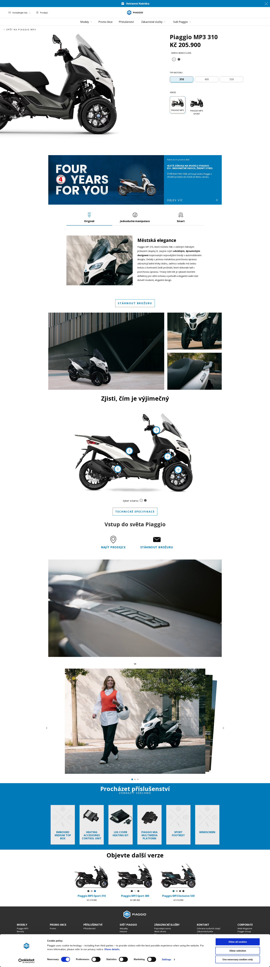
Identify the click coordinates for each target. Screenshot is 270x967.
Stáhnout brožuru (135, 303)
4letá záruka (160, 931)
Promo (53, 928)
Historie (123, 931)
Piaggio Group (244, 931)
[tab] (173, 59)
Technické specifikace (135, 511)
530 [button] (232, 79)
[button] (177, 104)
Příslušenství (89, 928)
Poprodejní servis (162, 928)
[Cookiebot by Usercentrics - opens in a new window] (26, 961)
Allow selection (237, 950)
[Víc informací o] (178, 470)
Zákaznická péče (205, 931)
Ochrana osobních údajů (208, 928)
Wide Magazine (245, 928)
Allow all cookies (237, 941)
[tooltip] (174, 59)
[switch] (96, 959)
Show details (111, 949)
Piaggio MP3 (22, 928)
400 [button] (207, 79)
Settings (166, 959)
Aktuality (124, 928)
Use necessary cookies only (237, 959)
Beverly (20, 931)
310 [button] (182, 79)
